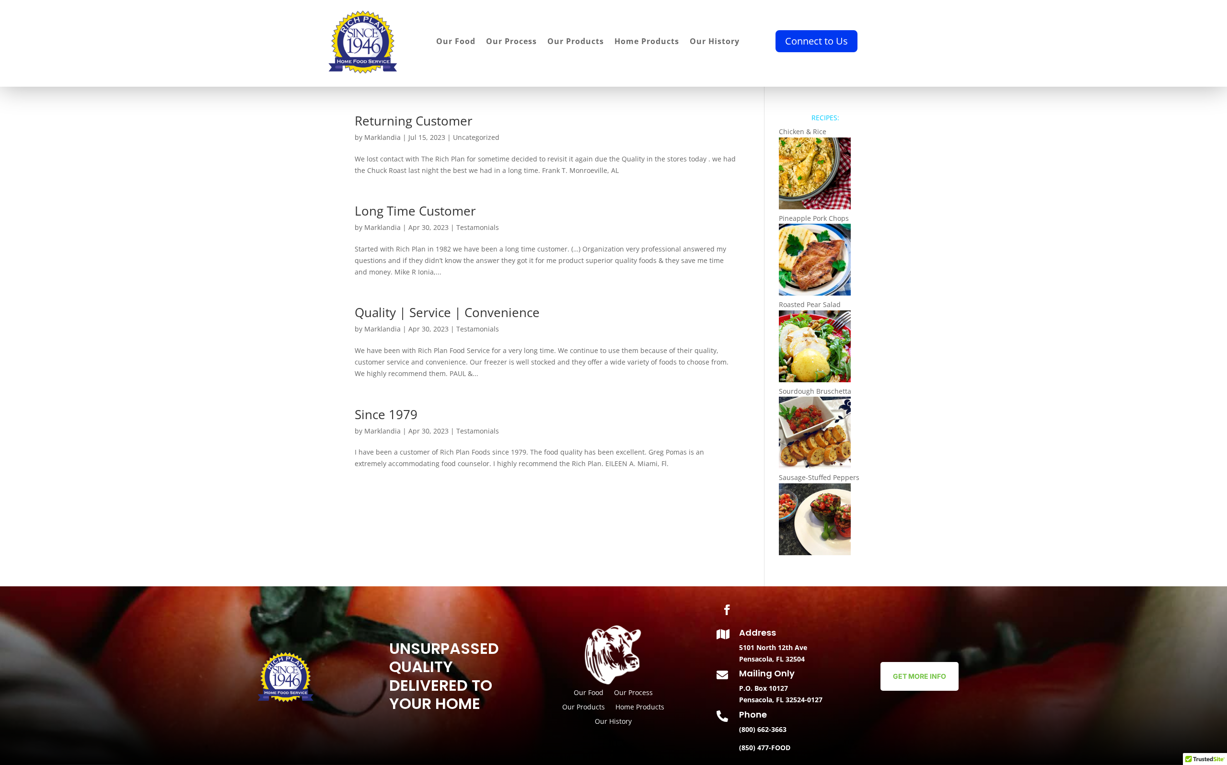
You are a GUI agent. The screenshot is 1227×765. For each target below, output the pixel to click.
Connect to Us (816, 40)
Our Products (575, 42)
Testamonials (477, 227)
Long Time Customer (415, 210)
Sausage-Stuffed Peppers (819, 477)
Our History (715, 42)
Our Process (511, 42)
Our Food (455, 42)
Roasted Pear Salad (810, 304)
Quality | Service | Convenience (447, 312)
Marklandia (382, 137)
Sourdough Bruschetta (815, 391)
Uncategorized (476, 137)
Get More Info (919, 676)
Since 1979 (386, 414)
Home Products (646, 42)
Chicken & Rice (802, 131)
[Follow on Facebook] (727, 609)
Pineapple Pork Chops (814, 218)
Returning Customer (414, 120)
